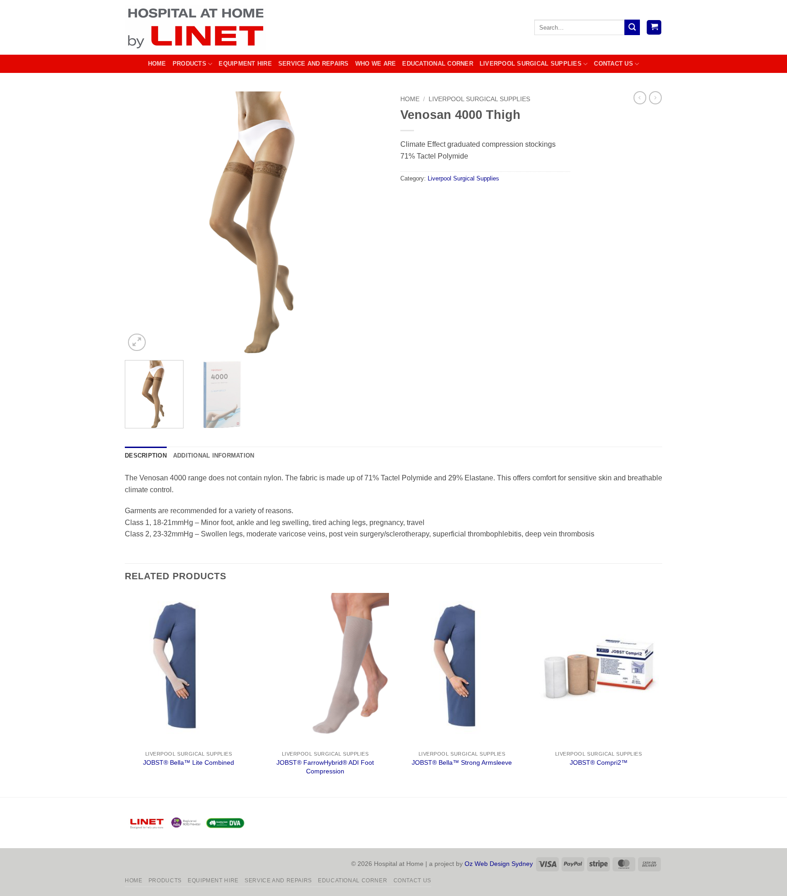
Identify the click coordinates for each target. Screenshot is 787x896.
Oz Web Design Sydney (499, 863)
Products (189, 63)
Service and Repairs (313, 63)
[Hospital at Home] (198, 27)
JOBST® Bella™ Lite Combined (188, 762)
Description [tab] (146, 455)
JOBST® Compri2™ (599, 762)
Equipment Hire (245, 63)
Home (157, 63)
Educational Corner (437, 63)
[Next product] (640, 97)
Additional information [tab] (214, 455)
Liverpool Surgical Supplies (531, 63)
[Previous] (141, 222)
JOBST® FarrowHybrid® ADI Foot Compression (325, 767)
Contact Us (613, 63)
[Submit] (632, 27)
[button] (654, 27)
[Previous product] (655, 97)
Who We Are (375, 63)
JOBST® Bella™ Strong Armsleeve (462, 762)
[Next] (370, 222)
